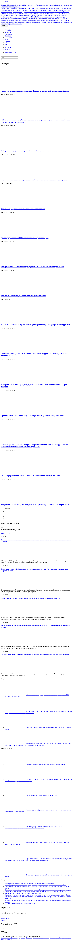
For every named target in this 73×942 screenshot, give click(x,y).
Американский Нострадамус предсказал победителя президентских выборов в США (36, 505)
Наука (6, 39)
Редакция (8, 47)
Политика (8, 36)
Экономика (8, 34)
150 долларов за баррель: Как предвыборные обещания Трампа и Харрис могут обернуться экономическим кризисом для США (34, 446)
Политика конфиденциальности (60, 938)
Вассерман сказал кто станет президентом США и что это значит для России (32, 267)
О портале (8, 49)
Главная (7, 29)
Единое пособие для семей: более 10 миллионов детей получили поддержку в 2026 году (30, 598)
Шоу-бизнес (8, 37)
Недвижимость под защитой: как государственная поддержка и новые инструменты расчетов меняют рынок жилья (35, 11)
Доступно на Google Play (5, 919)
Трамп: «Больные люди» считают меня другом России (23, 296)
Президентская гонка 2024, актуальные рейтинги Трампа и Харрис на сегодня (33, 416)
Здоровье (7, 41)
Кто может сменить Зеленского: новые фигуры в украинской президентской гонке (35, 91)
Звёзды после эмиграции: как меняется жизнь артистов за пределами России (26, 8)
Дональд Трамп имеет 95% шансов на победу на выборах (24, 238)
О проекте (29, 938)
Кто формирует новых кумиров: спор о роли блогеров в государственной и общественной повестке (35, 654)
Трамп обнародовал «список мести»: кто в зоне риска (23, 209)
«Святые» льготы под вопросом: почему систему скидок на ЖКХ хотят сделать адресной (35, 14)
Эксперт (7, 44)
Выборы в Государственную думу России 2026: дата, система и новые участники (34, 151)
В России (8, 30)
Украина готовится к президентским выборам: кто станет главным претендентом (34, 180)
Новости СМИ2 (6, 533)
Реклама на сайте (10, 52)
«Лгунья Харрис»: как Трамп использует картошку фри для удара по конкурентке (35, 325)
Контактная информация (9, 938)
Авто (6, 42)
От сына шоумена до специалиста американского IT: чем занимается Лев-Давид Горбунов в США (35, 12)
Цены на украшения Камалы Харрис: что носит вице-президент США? (30, 476)
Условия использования (41, 938)
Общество (8, 32)
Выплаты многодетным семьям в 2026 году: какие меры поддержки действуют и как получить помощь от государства (36, 9)
